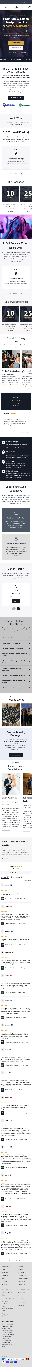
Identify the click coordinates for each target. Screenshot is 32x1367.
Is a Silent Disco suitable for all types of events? (13, 681)
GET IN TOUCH (16, 48)
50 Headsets (21, 1299)
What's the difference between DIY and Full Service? (14, 654)
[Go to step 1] (14, 173)
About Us (4, 1284)
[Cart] (29, 7)
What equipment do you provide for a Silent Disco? (14, 662)
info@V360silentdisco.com (13, 745)
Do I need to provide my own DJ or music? (14, 675)
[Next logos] (19, 111)
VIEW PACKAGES (16, 42)
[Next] (21, 174)
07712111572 (10, 1298)
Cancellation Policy (23, 1278)
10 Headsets (21, 1292)
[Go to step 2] (15, 173)
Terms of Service (22, 1281)
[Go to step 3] (16, 173)
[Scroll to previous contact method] (14, 608)
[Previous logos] (13, 111)
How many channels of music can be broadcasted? (12, 669)
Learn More (6, 830)
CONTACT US (16, 755)
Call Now (16, 601)
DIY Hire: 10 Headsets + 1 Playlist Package (10, 205)
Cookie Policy (21, 1272)
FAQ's (3, 1278)
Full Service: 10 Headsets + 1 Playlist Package (10, 325)
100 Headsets (22, 1305)
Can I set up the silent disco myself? (12, 648)
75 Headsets (21, 1302)
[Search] (6, 7)
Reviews (4, 1281)
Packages (5, 1272)
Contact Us (5, 1275)
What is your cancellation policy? (11, 688)
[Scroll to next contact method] (18, 608)
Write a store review (16, 873)
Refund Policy (21, 1284)
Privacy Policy (22, 1275)
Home (3, 1269)
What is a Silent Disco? (8, 638)
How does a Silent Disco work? (11, 643)
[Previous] (10, 174)
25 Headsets (21, 1296)
